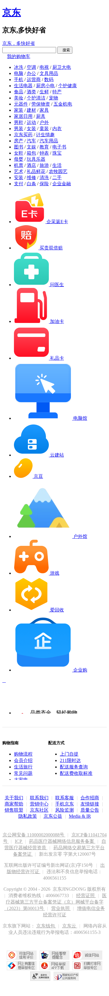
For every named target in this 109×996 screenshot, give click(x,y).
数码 (48, 79)
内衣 (57, 128)
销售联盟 (14, 810)
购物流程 (23, 754)
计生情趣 (45, 134)
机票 (18, 165)
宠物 (53, 97)
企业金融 (61, 183)
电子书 (59, 146)
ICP (19, 841)
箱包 (31, 153)
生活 (57, 165)
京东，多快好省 (18, 43)
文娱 (31, 146)
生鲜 (44, 91)
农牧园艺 (58, 171)
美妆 (18, 97)
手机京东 (64, 803)
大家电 (21, 779)
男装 (18, 128)
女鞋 (18, 153)
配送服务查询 (74, 766)
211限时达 (70, 760)
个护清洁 (36, 97)
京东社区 (39, 810)
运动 (31, 122)
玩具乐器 (36, 159)
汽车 (31, 140)
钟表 (44, 153)
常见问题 (23, 773)
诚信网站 (87, 955)
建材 (31, 110)
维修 (31, 177)
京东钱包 (46, 925)
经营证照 (86, 895)
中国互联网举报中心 (22, 965)
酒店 (31, 165)
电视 (44, 67)
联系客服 (64, 797)
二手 (57, 177)
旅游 (44, 165)
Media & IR (80, 816)
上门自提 (69, 754)
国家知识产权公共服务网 (66, 976)
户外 (44, 122)
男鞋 (18, 122)
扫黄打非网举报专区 (87, 965)
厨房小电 (45, 85)
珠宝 (57, 153)
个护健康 (67, 85)
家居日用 (23, 116)
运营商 (34, 79)
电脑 (18, 73)
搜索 (65, 50)
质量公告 (90, 810)
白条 (31, 183)
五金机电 (62, 104)
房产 (18, 140)
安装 (18, 177)
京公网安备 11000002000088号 (34, 834)
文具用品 (49, 73)
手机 (18, 79)
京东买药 (23, 134)
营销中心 (39, 803)
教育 (44, 146)
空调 (31, 67)
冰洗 (18, 67)
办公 (31, 73)
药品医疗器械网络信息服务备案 (62, 841)
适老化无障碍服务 (40, 976)
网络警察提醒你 (54, 955)
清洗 (44, 177)
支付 (18, 183)
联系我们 (39, 797)
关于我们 (14, 797)
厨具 (40, 116)
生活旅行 (23, 766)
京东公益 (53, 816)
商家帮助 (14, 803)
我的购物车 (18, 56)
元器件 (21, 104)
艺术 (18, 171)
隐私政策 (27, 816)
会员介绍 (23, 760)
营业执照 (61, 908)
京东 (11, 12)
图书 (18, 146)
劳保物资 (40, 104)
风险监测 (64, 810)
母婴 (18, 159)
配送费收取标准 (76, 773)
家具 (44, 110)
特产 (57, 91)
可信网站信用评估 (22, 955)
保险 (44, 183)
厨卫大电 (61, 67)
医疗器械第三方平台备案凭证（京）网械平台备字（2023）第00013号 (55, 902)
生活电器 (23, 85)
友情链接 (90, 803)
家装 (18, 110)
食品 (18, 91)
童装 (44, 128)
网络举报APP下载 (54, 965)
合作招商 (90, 797)
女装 (31, 128)
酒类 (31, 91)
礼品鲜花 (36, 171)
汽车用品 (49, 140)
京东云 (69, 925)
